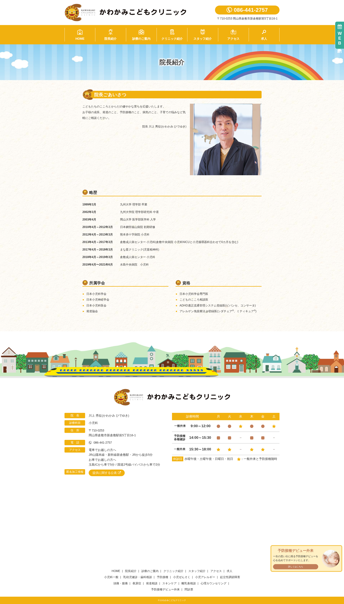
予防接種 (162, 577)
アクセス (233, 38)
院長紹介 (110, 38)
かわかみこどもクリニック (134, 12)
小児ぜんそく (181, 577)
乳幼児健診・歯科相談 (137, 577)
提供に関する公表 (104, 473)
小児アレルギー (205, 577)
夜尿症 (137, 583)
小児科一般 (111, 577)
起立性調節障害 (230, 577)
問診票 (189, 589)
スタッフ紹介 (203, 38)
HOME (79, 38)
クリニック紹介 (172, 38)
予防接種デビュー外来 (165, 589)
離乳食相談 (188, 583)
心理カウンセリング (213, 583)
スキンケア (169, 583)
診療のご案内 (141, 38)
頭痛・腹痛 (120, 583)
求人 (264, 38)
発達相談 (151, 583)
